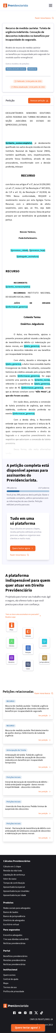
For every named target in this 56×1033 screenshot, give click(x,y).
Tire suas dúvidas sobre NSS (16, 939)
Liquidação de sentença (14, 874)
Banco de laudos (10, 912)
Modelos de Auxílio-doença (16, 69)
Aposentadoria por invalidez (16, 891)
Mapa (5, 983)
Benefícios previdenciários (15, 956)
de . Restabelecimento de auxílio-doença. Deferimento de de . (27, 733)
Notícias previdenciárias (14, 943)
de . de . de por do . (27, 708)
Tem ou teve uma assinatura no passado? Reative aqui (22, 615)
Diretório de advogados (14, 920)
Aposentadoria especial (14, 887)
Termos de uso (10, 987)
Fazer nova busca (43, 18)
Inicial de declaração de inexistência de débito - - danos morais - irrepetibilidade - (26, 784)
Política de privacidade (13, 991)
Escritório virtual (11, 924)
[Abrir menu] (50, 5)
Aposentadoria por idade (14, 895)
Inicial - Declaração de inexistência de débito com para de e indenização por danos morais (28, 831)
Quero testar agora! (26, 1028)
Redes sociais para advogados (16, 908)
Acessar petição (37, 100)
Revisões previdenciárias (14, 960)
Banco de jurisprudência (14, 916)
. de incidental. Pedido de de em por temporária (25, 759)
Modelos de (32, 69)
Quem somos (9, 975)
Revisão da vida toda (12, 870)
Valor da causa (9, 879)
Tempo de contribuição (14, 883)
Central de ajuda (10, 979)
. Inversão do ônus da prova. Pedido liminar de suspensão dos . (26, 807)
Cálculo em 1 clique (12, 866)
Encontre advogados (12, 935)
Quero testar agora (21, 548)
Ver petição (43, 715)
